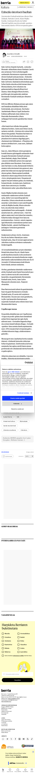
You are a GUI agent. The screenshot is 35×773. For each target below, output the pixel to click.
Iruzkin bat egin (8, 456)
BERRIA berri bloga (6, 708)
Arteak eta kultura (9, 421)
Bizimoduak (23, 421)
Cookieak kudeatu (23, 393)
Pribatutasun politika (6, 721)
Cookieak (3, 722)
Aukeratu (16, 403)
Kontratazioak (4, 712)
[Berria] (6, 691)
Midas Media (4, 732)
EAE (18, 417)
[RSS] (27, 739)
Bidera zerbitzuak (5, 730)
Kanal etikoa (4, 725)
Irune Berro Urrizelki (13, 54)
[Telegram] (7, 739)
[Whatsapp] (3, 739)
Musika (29, 7)
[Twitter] (11, 739)
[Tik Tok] (31, 739)
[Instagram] (19, 739)
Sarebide (3, 714)
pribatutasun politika (18, 655)
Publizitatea (4, 709)
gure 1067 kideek (13, 372)
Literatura (22, 7)
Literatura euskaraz (9, 430)
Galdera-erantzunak (6, 711)
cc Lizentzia (4, 724)
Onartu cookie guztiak (17, 398)
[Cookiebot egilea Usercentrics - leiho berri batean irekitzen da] (25, 363)
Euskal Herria (7, 417)
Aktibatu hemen (17, 440)
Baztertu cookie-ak (17, 409)
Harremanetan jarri (6, 701)
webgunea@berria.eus (14, 698)
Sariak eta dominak (9, 425)
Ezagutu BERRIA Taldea (7, 706)
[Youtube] (23, 739)
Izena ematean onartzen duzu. (18, 655)
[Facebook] (15, 739)
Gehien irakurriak (9, 526)
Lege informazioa (5, 719)
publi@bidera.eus (12, 700)
